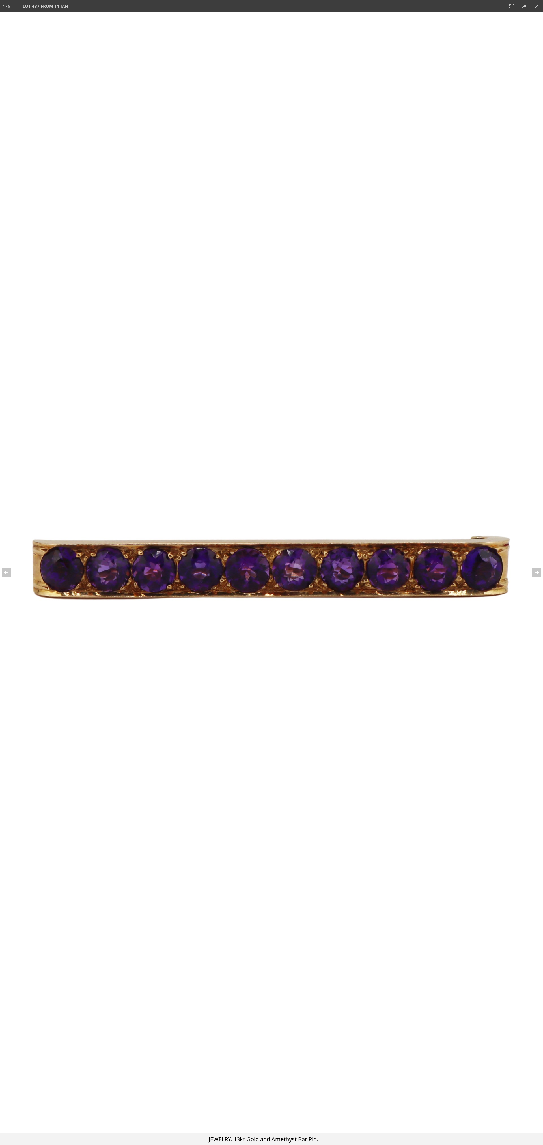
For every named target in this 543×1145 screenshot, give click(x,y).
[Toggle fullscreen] (512, 6)
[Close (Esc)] (537, 6)
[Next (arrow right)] (533, 572)
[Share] (524, 6)
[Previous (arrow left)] (10, 572)
